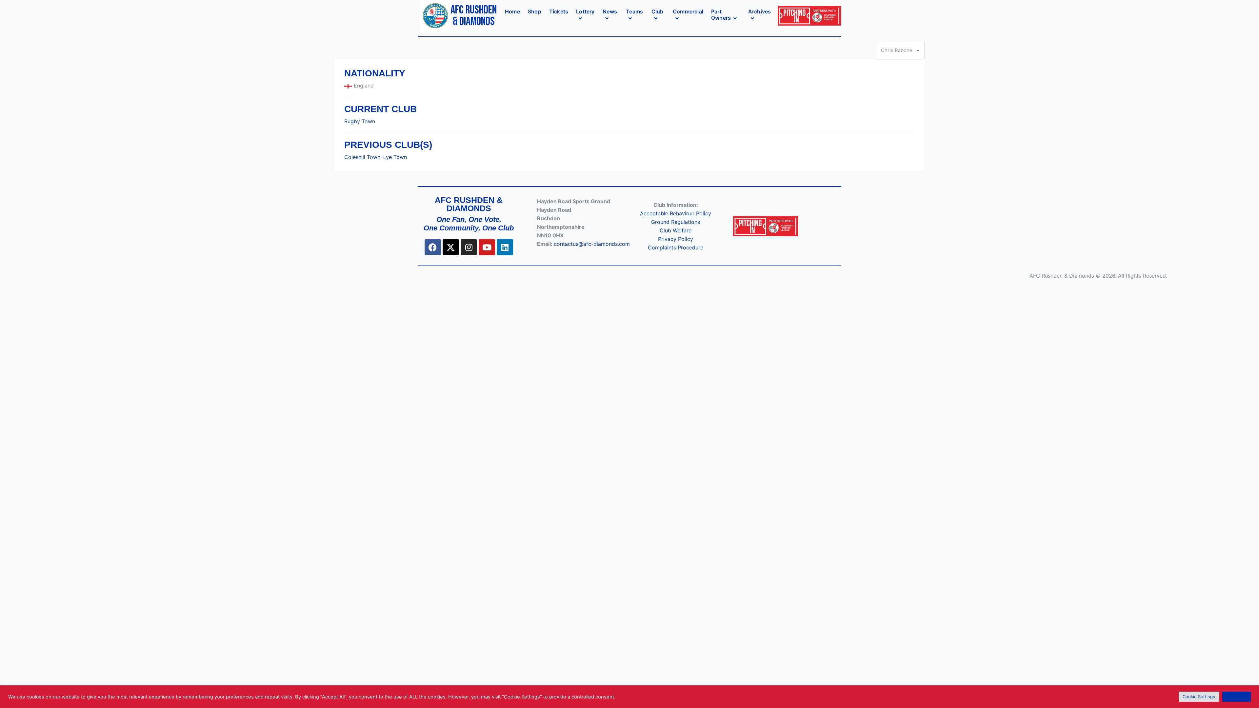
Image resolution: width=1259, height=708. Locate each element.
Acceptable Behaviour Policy (675, 213)
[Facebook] (433, 247)
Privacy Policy (675, 239)
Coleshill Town (362, 157)
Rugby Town (359, 121)
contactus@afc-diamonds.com (592, 244)
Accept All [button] (1236, 696)
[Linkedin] (505, 247)
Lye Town (395, 157)
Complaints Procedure (675, 247)
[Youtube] (487, 247)
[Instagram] (469, 247)
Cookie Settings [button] (1199, 696)
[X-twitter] (451, 247)
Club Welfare (675, 230)
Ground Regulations (675, 222)
